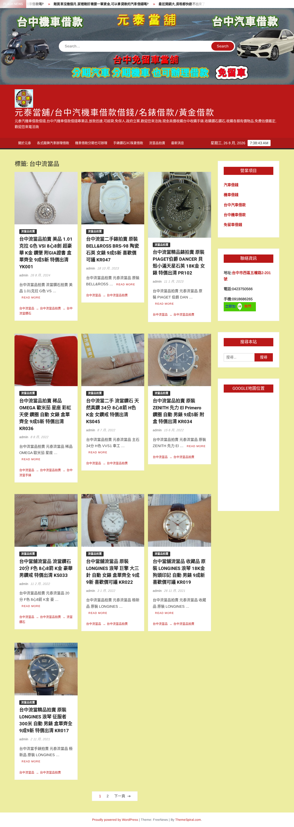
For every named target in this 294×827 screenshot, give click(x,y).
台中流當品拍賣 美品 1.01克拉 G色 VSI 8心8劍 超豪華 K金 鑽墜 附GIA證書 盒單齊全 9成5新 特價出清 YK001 (46, 253)
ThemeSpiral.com (188, 819)
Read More (31, 297)
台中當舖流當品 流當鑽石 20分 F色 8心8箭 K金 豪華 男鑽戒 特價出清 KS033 (46, 568)
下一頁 (119, 796)
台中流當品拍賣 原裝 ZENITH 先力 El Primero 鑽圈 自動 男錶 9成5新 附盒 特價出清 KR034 (178, 411)
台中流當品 (26, 308)
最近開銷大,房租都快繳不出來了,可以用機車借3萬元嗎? (179, 4)
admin (23, 275)
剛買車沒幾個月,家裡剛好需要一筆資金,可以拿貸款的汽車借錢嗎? (81, 4)
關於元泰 (24, 143)
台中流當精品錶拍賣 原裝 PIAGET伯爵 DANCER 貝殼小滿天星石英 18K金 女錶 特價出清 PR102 (179, 262)
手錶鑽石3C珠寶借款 (128, 143)
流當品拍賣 (157, 143)
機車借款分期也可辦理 (91, 143)
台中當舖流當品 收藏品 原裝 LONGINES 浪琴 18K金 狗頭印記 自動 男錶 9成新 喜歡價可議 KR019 (179, 572)
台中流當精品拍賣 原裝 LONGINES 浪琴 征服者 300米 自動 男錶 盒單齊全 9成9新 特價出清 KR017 (45, 720)
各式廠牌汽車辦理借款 (53, 143)
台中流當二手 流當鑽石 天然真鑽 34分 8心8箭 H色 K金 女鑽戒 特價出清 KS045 (112, 411)
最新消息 (177, 143)
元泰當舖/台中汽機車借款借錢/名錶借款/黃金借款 (115, 113)
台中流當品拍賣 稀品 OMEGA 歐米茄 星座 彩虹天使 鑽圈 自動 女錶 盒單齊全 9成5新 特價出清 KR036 (45, 415)
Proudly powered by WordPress (115, 819)
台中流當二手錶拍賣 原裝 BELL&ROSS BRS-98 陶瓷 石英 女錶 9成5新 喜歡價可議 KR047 (112, 249)
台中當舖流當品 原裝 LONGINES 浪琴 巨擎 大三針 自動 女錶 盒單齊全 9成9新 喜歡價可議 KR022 (112, 572)
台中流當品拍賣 (50, 308)
